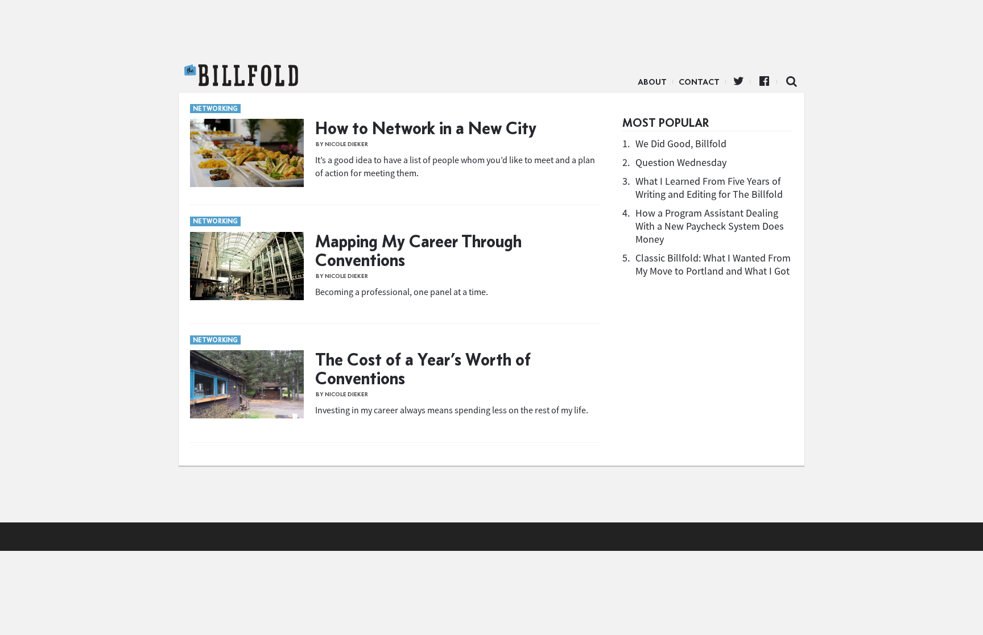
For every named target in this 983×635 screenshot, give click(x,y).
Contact (699, 82)
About (652, 82)
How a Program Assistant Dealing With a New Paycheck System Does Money (709, 226)
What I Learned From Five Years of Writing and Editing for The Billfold (709, 188)
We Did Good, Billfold (680, 143)
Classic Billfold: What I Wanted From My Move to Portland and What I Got (713, 264)
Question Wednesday (680, 162)
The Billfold (241, 75)
